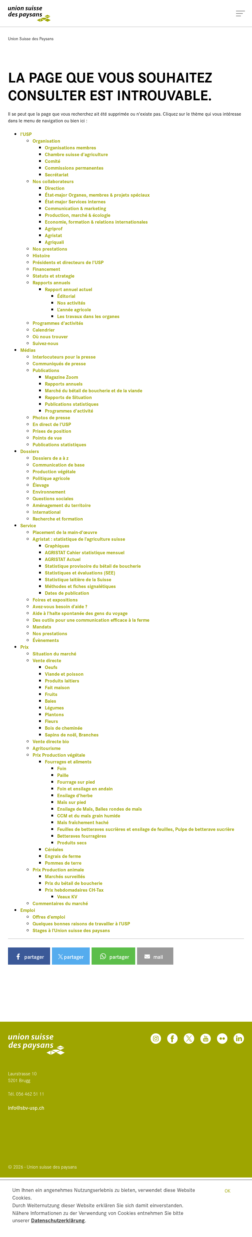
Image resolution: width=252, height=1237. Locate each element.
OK (227, 1190)
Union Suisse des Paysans (30, 38)
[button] (29, 956)
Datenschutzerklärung (58, 1220)
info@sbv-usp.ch (26, 1108)
